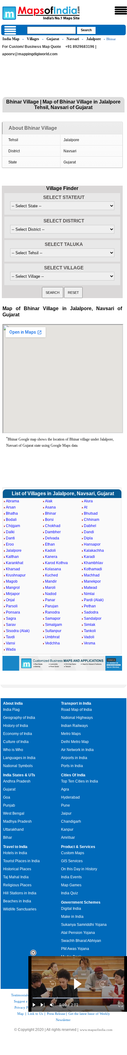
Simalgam (53, 624)
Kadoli (50, 550)
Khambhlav (93, 563)
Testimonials (20, 995)
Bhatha (12, 513)
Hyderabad (70, 797)
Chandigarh (71, 821)
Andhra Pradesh (17, 781)
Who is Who (13, 750)
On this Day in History (79, 869)
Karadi (89, 557)
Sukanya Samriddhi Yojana (84, 924)
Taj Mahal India (16, 877)
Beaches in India (17, 901)
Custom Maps (72, 853)
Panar (50, 600)
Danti (10, 538)
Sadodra (91, 612)
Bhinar (50, 513)
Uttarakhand (13, 829)
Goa (6, 797)
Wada (11, 649)
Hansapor (92, 544)
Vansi (10, 643)
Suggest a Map (24, 1001)
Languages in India (19, 758)
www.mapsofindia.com (96, 1030)
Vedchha (52, 643)
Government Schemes (80, 902)
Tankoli (90, 631)
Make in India (72, 916)
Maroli (50, 587)
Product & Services (78, 847)
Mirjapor (13, 594)
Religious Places (17, 885)
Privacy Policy (24, 1007)
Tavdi (10, 637)
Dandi (89, 532)
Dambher (53, 532)
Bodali (11, 519)
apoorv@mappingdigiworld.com (30, 54)
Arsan (11, 507)
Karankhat (14, 563)
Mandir (51, 581)
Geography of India (19, 717)
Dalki (10, 532)
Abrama (12, 501)
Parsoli (12, 606)
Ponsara (13, 612)
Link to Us (35, 1013)
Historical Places (17, 869)
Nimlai (89, 594)
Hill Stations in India (19, 893)
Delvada (52, 538)
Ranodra (52, 612)
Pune (65, 805)
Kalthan (12, 557)
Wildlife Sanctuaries (19, 909)
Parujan (51, 606)
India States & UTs (19, 775)
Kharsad (13, 569)
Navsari (73, 39)
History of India (15, 726)
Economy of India (17, 734)
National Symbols (18, 766)
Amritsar (68, 837)
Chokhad (52, 526)
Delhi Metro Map (75, 742)
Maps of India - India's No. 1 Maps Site (8, 12)
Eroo (10, 544)
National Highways (77, 717)
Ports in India (72, 766)
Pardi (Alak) (94, 600)
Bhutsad (91, 513)
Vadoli (89, 637)
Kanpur (67, 829)
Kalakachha (94, 550)
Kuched (51, 575)
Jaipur (66, 813)
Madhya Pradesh (17, 821)
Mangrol (13, 587)
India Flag (11, 709)
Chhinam (91, 519)
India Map (10, 39)
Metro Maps (71, 734)
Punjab (9, 805)
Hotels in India (15, 853)
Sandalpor (92, 618)
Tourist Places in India (21, 861)
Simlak (89, 624)
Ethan (50, 544)
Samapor (52, 618)
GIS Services (72, 861)
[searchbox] (51, 30)
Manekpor (92, 581)
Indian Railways (74, 726)
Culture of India (16, 742)
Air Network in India (77, 750)
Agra (65, 789)
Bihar (7, 837)
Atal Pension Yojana (78, 933)
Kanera (51, 557)
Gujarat (53, 39)
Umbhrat (52, 637)
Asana (50, 507)
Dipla (88, 538)
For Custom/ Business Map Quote (31, 46)
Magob (12, 581)
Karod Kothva (56, 563)
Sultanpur (53, 631)
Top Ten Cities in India (79, 781)
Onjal (10, 600)
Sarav (11, 624)
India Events (71, 877)
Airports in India (74, 758)
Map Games (71, 885)
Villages (33, 39)
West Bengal (13, 813)
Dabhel (90, 526)
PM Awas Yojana (75, 949)
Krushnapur (16, 575)
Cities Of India (73, 775)
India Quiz (69, 893)
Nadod (50, 594)
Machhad (92, 575)
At (85, 507)
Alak (48, 501)
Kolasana (53, 569)
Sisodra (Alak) (18, 631)
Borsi (49, 519)
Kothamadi (93, 569)
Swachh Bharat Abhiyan (81, 941)
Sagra (11, 618)
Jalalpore (93, 39)
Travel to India (15, 847)
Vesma (89, 643)
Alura (88, 501)
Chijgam (13, 526)
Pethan (90, 606)
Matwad (90, 587)
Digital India (71, 908)
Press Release (56, 1013)
